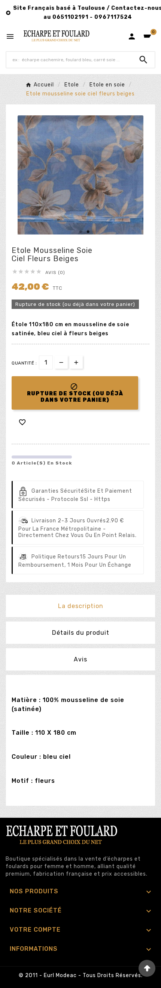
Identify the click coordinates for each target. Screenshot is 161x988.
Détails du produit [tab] (80, 632)
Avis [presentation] (80, 659)
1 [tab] (80, 232)
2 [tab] (88, 232)
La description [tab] (80, 606)
